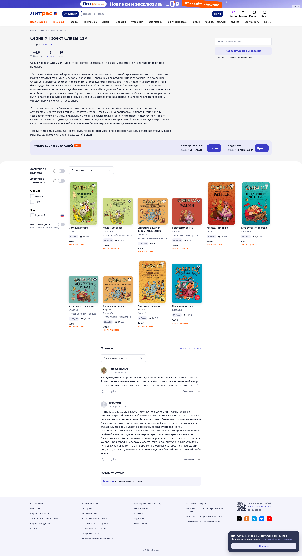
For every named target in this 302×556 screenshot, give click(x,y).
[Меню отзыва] (198, 391)
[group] (151, 370)
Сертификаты (251, 21)
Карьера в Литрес (40, 513)
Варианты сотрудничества (96, 518)
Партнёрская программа (95, 523)
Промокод (58, 21)
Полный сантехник (182, 306)
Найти (217, 13)
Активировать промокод (146, 503)
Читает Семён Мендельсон (117, 235)
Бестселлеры (140, 508)
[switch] (61, 171)
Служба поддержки (40, 523)
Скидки (106, 21)
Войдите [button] (108, 481)
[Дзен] (239, 518)
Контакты (35, 508)
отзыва (50, 56)
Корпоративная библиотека (97, 538)
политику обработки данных (276, 539)
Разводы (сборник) (182, 227)
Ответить (188, 391)
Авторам (87, 508)
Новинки (73, 21)
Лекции (196, 21)
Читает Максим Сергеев (185, 235)
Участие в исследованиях (44, 518)
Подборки (120, 21)
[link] (147, 369)
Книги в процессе (177, 21)
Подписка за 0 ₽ (38, 21)
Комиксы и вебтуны (215, 21)
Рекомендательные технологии (202, 521)
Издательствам (90, 503)
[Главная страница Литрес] (43, 14)
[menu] (91, 170)
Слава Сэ (73, 231)
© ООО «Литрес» (151, 550)
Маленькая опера (78, 227)
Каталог (72, 13)
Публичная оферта (195, 503)
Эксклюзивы (155, 21)
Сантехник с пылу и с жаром (114, 308)
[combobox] (146, 14)
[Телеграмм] (254, 518)
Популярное (90, 21)
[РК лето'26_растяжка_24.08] (151, 4)
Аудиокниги (137, 21)
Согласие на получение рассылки (203, 516)
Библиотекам (89, 513)
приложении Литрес (260, 506)
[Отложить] (94, 185)
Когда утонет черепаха (254, 227)
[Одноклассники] (246, 518)
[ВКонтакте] (261, 518)
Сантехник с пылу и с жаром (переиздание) (150, 229)
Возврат (34, 528)
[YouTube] (269, 518)
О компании (36, 503)
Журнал (235, 21)
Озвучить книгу (90, 533)
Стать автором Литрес (94, 528)
